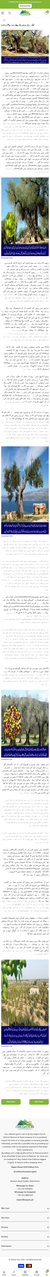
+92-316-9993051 (25, 1189)
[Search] (9, 13)
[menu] (2, 13)
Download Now (25, 6)
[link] (14, 1273)
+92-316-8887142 (25, 1195)
